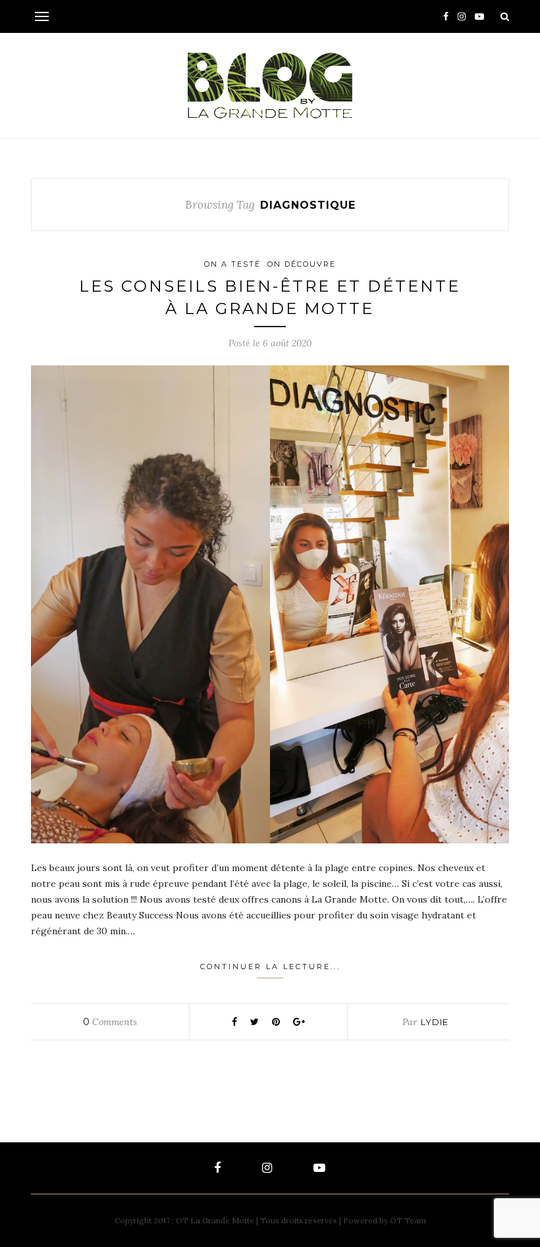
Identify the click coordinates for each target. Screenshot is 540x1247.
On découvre (301, 264)
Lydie (434, 1022)
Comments (110, 1022)
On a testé (232, 264)
